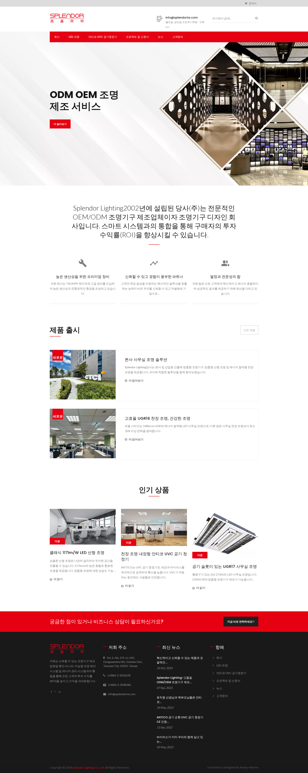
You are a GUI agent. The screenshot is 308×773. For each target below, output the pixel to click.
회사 (57, 37)
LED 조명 (74, 37)
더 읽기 (68, 585)
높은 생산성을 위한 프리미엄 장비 (82, 276)
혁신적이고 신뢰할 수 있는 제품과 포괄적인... (180, 660)
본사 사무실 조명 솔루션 (146, 359)
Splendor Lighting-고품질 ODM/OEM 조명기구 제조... (174, 680)
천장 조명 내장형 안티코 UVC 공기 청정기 (93, 556)
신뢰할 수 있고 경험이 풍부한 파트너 (154, 276)
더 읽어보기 (136, 380)
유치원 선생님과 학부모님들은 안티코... (179, 699)
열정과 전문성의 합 (225, 276)
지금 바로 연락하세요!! (241, 621)
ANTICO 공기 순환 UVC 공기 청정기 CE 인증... (180, 719)
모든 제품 (249, 330)
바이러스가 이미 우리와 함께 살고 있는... (180, 739)
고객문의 (177, 37)
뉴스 (160, 37)
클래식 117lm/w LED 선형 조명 (230, 552)
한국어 (252, 3)
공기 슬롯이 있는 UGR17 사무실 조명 (164, 566)
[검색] (255, 18)
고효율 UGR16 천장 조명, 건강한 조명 (157, 418)
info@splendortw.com (182, 18)
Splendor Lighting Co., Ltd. (88, 767)
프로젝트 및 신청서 (137, 37)
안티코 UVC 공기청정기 (102, 37)
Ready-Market (249, 767)
